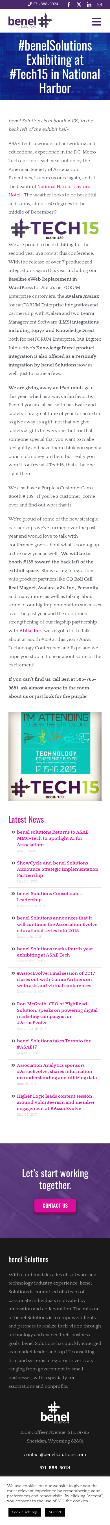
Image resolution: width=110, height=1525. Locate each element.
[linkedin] (89, 4)
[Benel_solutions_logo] (30, 15)
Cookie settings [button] (25, 1512)
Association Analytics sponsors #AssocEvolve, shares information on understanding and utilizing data (57, 1071)
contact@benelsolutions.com (55, 1454)
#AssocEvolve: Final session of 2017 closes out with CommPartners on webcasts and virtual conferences (56, 979)
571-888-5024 (45, 4)
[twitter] (79, 4)
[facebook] (69, 4)
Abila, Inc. (30, 630)
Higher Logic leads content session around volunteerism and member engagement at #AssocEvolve (56, 1102)
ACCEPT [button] (55, 1512)
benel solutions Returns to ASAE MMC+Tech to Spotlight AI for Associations (53, 838)
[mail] (99, 4)
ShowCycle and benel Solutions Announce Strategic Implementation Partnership (57, 869)
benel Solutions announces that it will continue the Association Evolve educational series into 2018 (57, 924)
